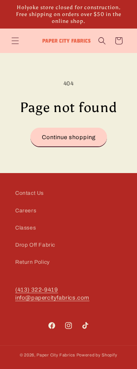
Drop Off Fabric (35, 245)
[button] (15, 40)
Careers (25, 210)
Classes (25, 228)
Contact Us (29, 193)
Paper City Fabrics (56, 355)
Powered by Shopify (97, 355)
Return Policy (32, 262)
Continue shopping (69, 137)
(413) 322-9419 (36, 290)
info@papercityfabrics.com (52, 298)
